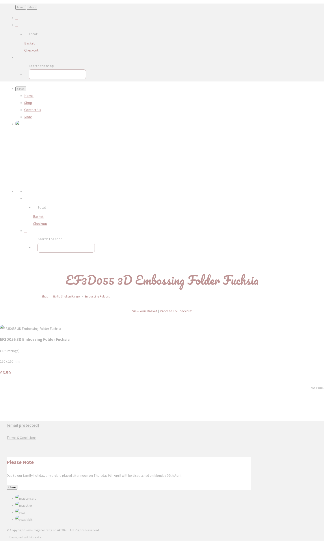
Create (36, 537)
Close (12, 487)
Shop (28, 102)
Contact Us (32, 109)
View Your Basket (144, 311)
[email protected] (23, 425)
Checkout (31, 50)
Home (29, 95)
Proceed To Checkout (176, 311)
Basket (29, 43)
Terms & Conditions (21, 437)
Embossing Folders (97, 296)
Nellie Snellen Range (66, 296)
